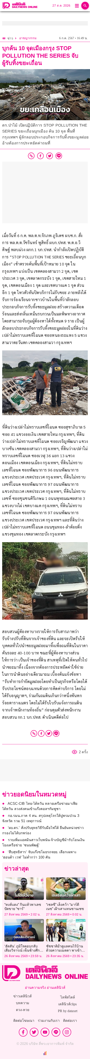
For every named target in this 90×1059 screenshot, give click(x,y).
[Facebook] (41, 733)
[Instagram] (66, 1032)
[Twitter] (48, 733)
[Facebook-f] (23, 1032)
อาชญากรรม (27, 38)
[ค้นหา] (85, 5)
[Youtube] (45, 1032)
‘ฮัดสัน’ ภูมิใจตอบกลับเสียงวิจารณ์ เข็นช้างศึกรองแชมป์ (22, 950)
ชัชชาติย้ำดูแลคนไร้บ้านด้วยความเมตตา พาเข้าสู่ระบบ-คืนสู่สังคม (65, 950)
